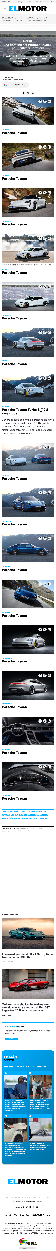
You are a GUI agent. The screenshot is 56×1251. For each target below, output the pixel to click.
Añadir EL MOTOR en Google (17, 85)
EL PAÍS (28, 1066)
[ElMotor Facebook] (23, 1207)
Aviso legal (10, 1198)
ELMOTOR (8, 1066)
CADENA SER (41, 1066)
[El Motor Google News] (37, 1207)
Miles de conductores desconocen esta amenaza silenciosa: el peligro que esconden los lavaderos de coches (40, 1104)
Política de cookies (18, 1201)
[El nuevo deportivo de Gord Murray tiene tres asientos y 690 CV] (28, 934)
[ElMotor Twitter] (27, 1207)
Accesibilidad (30, 1201)
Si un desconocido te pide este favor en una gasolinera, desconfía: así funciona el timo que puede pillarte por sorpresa (15, 1105)
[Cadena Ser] (48, 1215)
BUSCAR (11, 1039)
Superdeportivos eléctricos (12, 831)
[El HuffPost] (37, 1215)
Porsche (27, 831)
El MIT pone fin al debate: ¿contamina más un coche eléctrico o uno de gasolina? (40, 1146)
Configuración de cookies (40, 1198)
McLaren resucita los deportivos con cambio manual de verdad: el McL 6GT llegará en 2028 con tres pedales (26, 1007)
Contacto (40, 1201)
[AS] (15, 1215)
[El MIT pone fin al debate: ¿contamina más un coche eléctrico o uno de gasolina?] (40, 1141)
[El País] (8, 1215)
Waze (36, 2)
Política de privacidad (22, 1198)
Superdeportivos (36, 829)
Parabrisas (44, 2)
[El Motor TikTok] (33, 1207)
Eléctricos (27, 41)
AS (34, 1066)
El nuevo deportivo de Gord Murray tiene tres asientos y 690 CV (27, 955)
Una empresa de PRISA (28, 1241)
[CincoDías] (24, 1215)
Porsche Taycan (22, 829)
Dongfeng (19, 2)
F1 (12, 2)
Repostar (28, 2)
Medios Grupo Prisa (28, 1248)
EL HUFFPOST (19, 1066)
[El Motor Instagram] (30, 1207)
